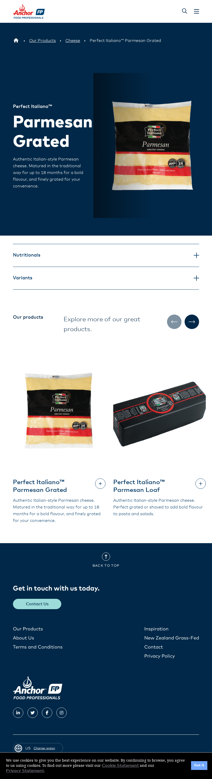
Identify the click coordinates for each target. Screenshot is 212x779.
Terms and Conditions (38, 647)
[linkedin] (18, 713)
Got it (199, 765)
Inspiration (156, 629)
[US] (16, 40)
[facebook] (47, 713)
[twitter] (32, 713)
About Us (23, 638)
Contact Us (37, 604)
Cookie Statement (120, 765)
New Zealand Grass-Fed (171, 638)
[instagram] (61, 713)
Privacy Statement (25, 771)
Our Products (28, 629)
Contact (153, 647)
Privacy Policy (159, 656)
